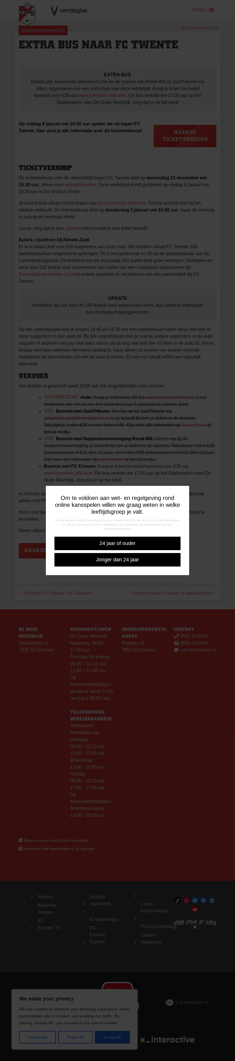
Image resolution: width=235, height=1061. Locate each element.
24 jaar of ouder (117, 543)
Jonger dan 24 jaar (117, 559)
